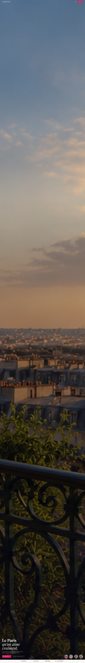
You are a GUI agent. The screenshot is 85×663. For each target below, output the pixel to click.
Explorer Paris (6, 656)
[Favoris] (75, 1)
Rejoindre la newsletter (17, 656)
